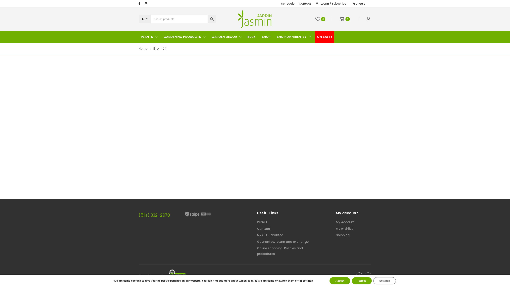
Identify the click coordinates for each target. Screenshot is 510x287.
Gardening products (182, 36)
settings (308, 281)
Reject (362, 281)
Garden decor (224, 36)
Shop (266, 36)
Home (143, 48)
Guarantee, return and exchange (283, 242)
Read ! (262, 222)
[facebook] (139, 3)
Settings (384, 281)
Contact (305, 4)
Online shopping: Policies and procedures (280, 251)
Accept (339, 281)
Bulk (251, 36)
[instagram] (146, 3)
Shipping (343, 235)
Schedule (287, 4)
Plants (147, 36)
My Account (345, 222)
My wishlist (344, 229)
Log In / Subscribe (333, 4)
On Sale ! (324, 36)
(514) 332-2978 (154, 215)
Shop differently (292, 36)
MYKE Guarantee (270, 235)
